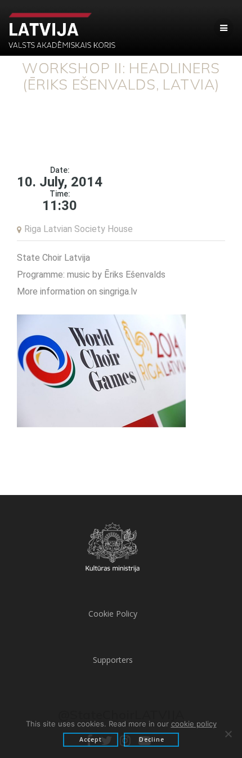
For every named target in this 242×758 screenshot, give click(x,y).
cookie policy (194, 723)
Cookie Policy (112, 613)
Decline (151, 739)
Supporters (113, 659)
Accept (90, 739)
